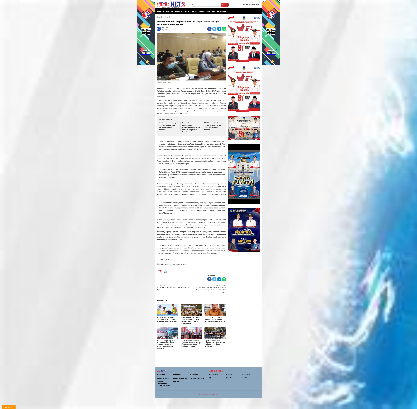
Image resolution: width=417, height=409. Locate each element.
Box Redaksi (177, 375)
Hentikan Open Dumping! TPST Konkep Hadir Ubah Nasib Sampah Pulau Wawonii (167, 319)
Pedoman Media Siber (180, 378)
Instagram (247, 375)
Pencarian (225, 5)
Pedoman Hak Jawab (197, 378)
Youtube (230, 378)
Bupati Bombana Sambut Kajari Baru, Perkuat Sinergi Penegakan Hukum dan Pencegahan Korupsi (191, 344)
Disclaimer (194, 375)
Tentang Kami (161, 375)
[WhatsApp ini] (224, 29)
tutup (152, 1)
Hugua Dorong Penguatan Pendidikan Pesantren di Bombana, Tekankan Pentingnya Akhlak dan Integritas (166, 344)
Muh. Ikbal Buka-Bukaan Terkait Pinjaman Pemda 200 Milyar (173, 287)
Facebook (215, 375)
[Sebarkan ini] (209, 29)
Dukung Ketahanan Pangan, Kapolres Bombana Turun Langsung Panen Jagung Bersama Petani (191, 127)
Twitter (230, 375)
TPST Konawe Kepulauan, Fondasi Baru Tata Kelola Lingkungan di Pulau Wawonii (215, 319)
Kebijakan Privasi (163, 378)
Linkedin (214, 378)
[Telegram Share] (219, 29)
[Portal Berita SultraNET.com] (171, 5)
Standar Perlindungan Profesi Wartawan (163, 383)
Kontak (176, 381)
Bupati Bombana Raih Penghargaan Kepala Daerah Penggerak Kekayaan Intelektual (214, 344)
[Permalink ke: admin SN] (159, 29)
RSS (245, 378)
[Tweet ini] (214, 29)
